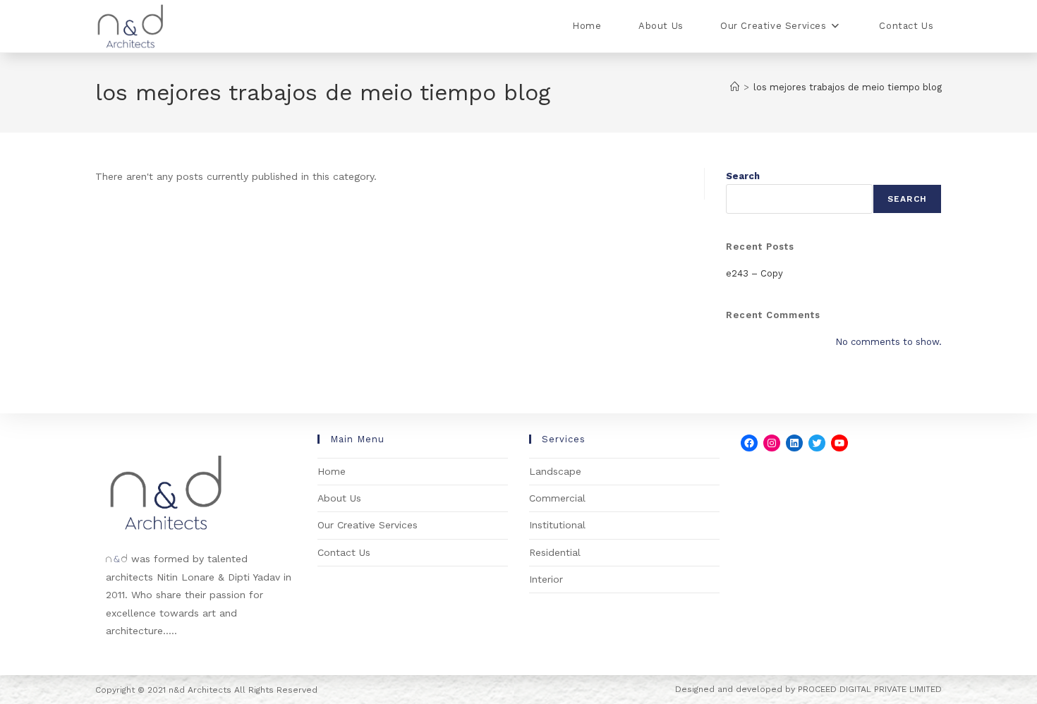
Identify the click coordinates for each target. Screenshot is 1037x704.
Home (331, 471)
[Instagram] (771, 443)
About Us (339, 498)
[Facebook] (749, 443)
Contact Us (343, 552)
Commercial (557, 498)
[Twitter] (816, 443)
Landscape (555, 471)
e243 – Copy (754, 273)
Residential (555, 552)
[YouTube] (839, 443)
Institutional (557, 524)
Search (743, 176)
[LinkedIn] (794, 443)
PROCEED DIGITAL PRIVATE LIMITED (870, 689)
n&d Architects (198, 690)
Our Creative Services (367, 524)
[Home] (734, 87)
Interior (546, 579)
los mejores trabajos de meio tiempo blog (847, 87)
